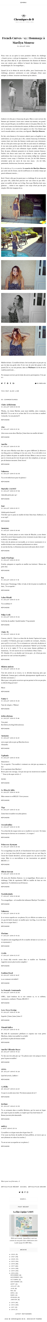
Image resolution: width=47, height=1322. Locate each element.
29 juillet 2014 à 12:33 (10, 1106)
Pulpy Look (5, 615)
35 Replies (41, 383)
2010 (13, 1309)
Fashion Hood (7, 973)
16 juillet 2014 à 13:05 (10, 634)
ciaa (2, 427)
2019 (13, 1261)
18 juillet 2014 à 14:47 (10, 975)
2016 (13, 1268)
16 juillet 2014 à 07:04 (10, 491)
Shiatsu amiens (7, 666)
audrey (4, 1126)
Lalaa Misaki (6, 597)
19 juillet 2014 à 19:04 (10, 1012)
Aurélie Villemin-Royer (10, 1049)
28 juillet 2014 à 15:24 (10, 1071)
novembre (15, 1277)
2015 (13, 1271)
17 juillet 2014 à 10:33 (10, 913)
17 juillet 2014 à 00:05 (10, 874)
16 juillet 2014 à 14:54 (10, 758)
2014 (13, 1273)
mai (12, 1290)
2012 (13, 1305)
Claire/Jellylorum (8, 404)
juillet (14, 1286)
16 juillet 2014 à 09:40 (10, 530)
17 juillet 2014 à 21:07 (10, 955)
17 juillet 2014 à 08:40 (10, 896)
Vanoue (31, 58)
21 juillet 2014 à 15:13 (10, 1029)
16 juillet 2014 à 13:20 (10, 669)
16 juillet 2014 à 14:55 (10, 792)
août (13, 1284)
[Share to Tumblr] (10, 383)
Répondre (5, 420)
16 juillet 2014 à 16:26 (10, 810)
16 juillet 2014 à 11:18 (10, 580)
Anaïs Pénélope (7, 558)
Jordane (4, 1104)
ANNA (3, 1069)
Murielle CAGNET (8, 489)
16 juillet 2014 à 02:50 (10, 473)
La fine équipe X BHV (23, 1211)
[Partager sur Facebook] (4, 383)
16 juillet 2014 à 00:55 (10, 407)
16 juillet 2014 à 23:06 (10, 847)
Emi (2, 506)
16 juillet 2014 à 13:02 (10, 617)
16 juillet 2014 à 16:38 (10, 827)
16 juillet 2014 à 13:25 (10, 701)
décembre (15, 1275)
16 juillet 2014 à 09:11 (10, 508)
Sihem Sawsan (7, 871)
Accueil (23, 1187)
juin (13, 1288)
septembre (15, 1282)
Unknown (5, 471)
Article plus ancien (37, 1187)
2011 (13, 1307)
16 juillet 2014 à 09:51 (10, 560)
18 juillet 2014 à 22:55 (10, 992)
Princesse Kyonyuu (9, 844)
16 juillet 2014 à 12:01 (10, 599)
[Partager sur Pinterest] (7, 383)
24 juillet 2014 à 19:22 (10, 1052)
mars (13, 1295)
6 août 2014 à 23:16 (9, 1128)
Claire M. (5, 632)
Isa (2, 577)
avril (13, 1293)
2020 (13, 1259)
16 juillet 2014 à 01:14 (10, 429)
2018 (13, 1264)
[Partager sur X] (2, 383)
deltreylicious (7, 716)
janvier (14, 1299)
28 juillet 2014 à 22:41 (10, 1089)
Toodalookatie (7, 894)
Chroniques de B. (18, 1319)
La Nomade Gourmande (11, 990)
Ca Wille (4, 1087)
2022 (13, 1254)
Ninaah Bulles (7, 1027)
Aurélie (4, 444)
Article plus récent (10, 1187)
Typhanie (5, 755)
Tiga (3, 807)
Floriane (4, 933)
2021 (13, 1256)
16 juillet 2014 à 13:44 (10, 718)
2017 (13, 1266)
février (14, 1297)
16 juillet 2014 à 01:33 (10, 446)
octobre (15, 1279)
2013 (13, 1302)
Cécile (4, 953)
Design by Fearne (34, 1319)
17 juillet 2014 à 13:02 (10, 935)
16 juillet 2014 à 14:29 (10, 738)
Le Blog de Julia (7, 790)
